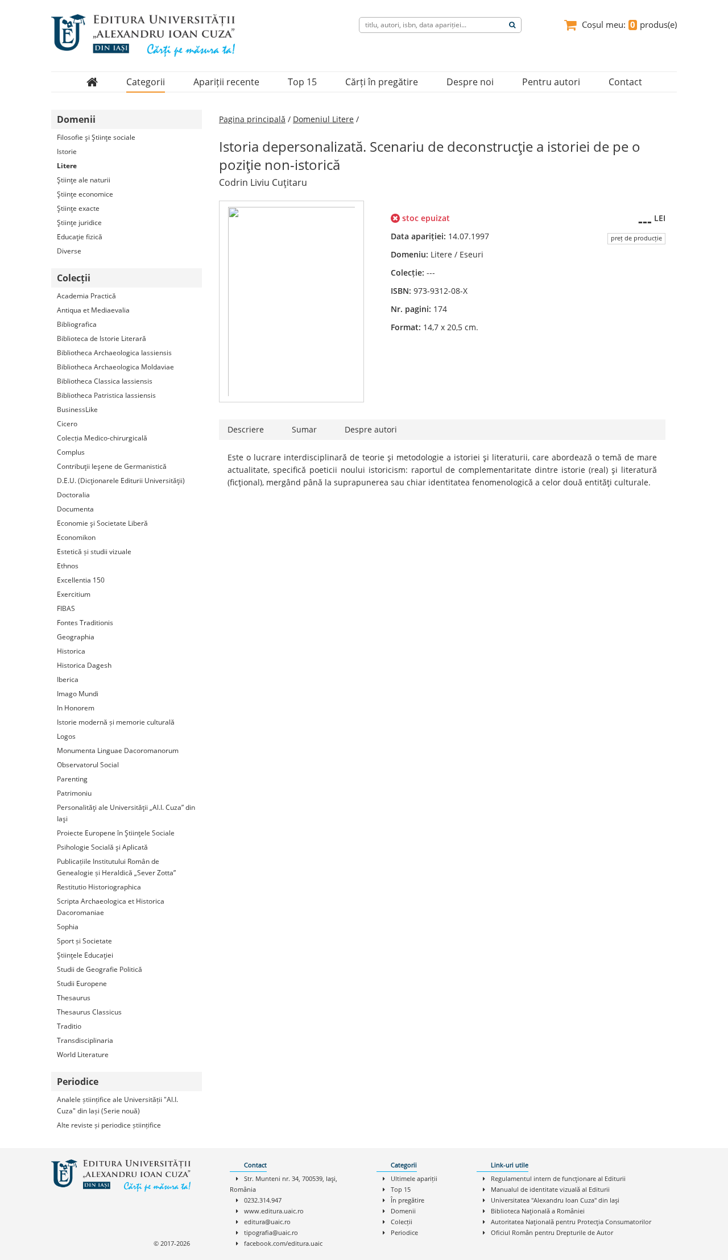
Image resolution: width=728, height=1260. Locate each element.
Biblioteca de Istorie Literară (101, 338)
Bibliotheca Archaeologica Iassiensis (114, 352)
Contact (625, 82)
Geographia (75, 637)
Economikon (76, 537)
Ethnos (67, 566)
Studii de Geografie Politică (99, 969)
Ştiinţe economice (85, 194)
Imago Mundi (77, 693)
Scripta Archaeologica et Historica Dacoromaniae (110, 906)
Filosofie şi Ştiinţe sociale (96, 137)
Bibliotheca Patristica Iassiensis (106, 395)
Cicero (67, 424)
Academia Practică (86, 296)
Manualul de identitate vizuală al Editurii (550, 1189)
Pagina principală (252, 119)
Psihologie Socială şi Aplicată (102, 847)
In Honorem (75, 708)
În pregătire (407, 1200)
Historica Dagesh (84, 665)
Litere (67, 166)
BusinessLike (77, 409)
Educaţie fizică (79, 237)
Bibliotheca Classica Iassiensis (104, 381)
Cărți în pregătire (381, 82)
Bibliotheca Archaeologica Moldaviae (115, 367)
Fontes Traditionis (85, 622)
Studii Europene (82, 983)
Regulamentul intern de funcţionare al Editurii (558, 1178)
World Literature (83, 1054)
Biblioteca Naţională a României (538, 1211)
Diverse (69, 251)
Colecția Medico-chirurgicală (102, 438)
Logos (66, 736)
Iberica (67, 679)
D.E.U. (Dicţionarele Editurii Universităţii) (121, 480)
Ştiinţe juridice (79, 222)
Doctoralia (73, 495)
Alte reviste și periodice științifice (109, 1125)
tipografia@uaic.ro (271, 1232)
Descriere (246, 429)
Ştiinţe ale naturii (83, 180)
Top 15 (302, 82)
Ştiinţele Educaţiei (85, 955)
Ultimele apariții (414, 1178)
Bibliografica (77, 324)
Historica (71, 651)
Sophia (67, 927)
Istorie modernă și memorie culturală (116, 722)
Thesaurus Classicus (89, 1012)
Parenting (72, 779)
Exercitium (73, 594)
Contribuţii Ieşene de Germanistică (112, 466)
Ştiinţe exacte (78, 208)
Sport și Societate (84, 941)
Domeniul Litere (323, 119)
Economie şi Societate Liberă (102, 523)
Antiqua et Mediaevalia (93, 310)
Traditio (69, 1026)
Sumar (304, 429)
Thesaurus (73, 998)
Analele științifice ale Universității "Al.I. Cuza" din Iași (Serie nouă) (117, 1105)
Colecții (401, 1221)
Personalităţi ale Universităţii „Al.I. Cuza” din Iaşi (126, 813)
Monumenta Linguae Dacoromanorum (118, 750)
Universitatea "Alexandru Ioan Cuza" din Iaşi (555, 1200)
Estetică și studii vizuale (94, 551)
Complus (71, 452)
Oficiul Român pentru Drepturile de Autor (552, 1232)
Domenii (403, 1211)
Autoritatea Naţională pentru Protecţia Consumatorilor (571, 1221)
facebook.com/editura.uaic (283, 1243)
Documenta (75, 509)
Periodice (404, 1232)
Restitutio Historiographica (99, 887)
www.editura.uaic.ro (274, 1211)
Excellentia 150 (81, 580)
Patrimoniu (74, 793)
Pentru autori (551, 82)
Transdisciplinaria (85, 1040)
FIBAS (66, 608)
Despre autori (371, 429)
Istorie (67, 151)
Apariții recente (226, 82)
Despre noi (470, 82)
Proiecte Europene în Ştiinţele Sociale (116, 833)
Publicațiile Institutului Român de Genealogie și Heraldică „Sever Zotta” (116, 867)
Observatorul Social (88, 765)
